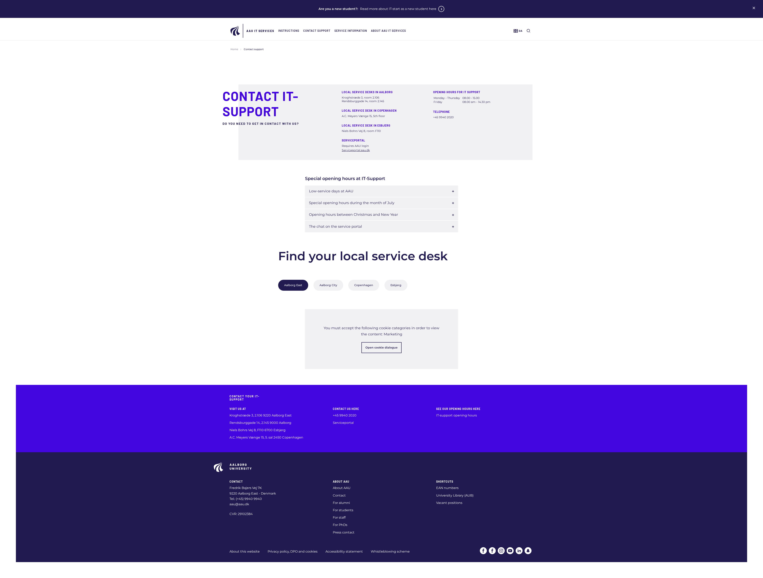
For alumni (341, 503)
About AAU (342, 488)
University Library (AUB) (454, 495)
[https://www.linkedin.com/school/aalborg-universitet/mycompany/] (519, 550)
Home (234, 49)
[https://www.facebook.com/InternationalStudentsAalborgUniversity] (492, 550)
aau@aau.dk (239, 504)
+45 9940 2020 (344, 415)
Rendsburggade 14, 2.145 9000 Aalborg (260, 423)
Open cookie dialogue (381, 347)
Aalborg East (293, 285)
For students (343, 510)
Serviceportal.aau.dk (356, 150)
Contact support (316, 30)
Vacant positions (449, 503)
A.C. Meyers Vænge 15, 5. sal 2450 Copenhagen (266, 437)
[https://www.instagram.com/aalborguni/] (501, 550)
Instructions (288, 30)
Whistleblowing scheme (390, 551)
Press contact (343, 532)
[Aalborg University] (235, 31)
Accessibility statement (344, 551)
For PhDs (340, 525)
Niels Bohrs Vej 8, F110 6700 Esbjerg (257, 430)
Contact (339, 495)
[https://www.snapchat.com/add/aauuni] (528, 550)
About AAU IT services (388, 30)
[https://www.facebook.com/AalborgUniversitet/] (483, 550)
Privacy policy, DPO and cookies (293, 551)
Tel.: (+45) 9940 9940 (245, 499)
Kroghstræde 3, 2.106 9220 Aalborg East (260, 415)
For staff (339, 517)
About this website (244, 551)
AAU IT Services (260, 31)
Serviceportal (343, 423)
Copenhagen (363, 285)
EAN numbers (447, 488)
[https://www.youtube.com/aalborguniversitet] (510, 550)
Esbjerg (395, 285)
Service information (350, 30)
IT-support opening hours (456, 415)
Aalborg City (328, 285)
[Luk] (754, 8)
